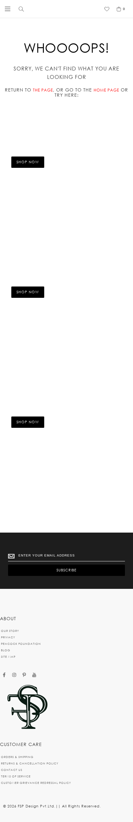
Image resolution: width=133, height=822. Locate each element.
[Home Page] (27, 707)
